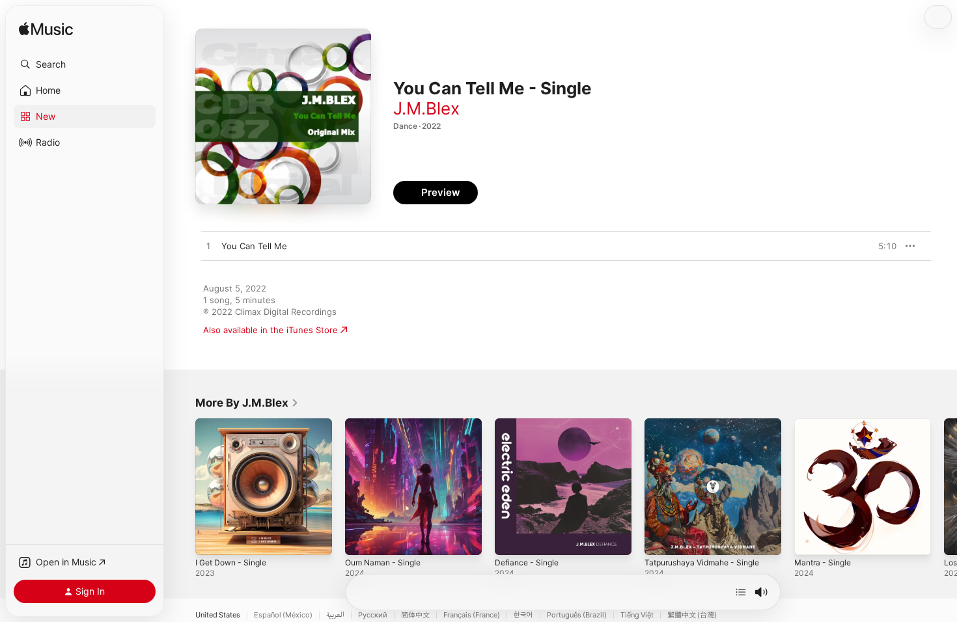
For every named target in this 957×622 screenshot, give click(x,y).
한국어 (523, 615)
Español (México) (283, 615)
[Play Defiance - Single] (511, 538)
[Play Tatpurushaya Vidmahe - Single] (661, 538)
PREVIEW (882, 246)
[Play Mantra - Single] (810, 538)
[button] (84, 64)
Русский (372, 615)
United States (217, 615)
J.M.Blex (426, 108)
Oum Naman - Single (386, 423)
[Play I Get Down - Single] (211, 538)
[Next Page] (944, 487)
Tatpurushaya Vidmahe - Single (708, 423)
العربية (335, 615)
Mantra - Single (825, 423)
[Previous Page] (182, 487)
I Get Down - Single (235, 423)
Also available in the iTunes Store (270, 330)
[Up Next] (741, 592)
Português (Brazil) (577, 615)
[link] (247, 403)
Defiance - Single (529, 423)
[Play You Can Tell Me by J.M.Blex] (208, 246)
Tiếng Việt (637, 615)
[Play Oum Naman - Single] (361, 538)
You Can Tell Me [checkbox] (254, 246)
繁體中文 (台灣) (692, 615)
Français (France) (471, 615)
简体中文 (415, 615)
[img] (46, 29)
